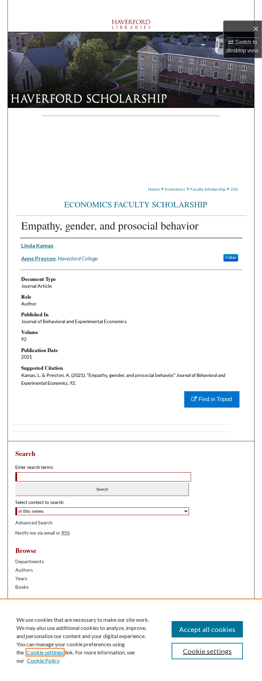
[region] (131, 640)
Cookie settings (45, 652)
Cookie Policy (43, 660)
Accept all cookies (207, 629)
